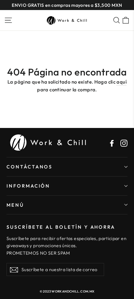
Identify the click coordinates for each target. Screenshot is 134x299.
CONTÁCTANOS (29, 167)
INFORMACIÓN (28, 186)
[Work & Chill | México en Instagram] (123, 142)
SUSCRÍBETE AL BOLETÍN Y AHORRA (61, 227)
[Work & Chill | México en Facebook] (111, 142)
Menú (15, 205)
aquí (121, 82)
